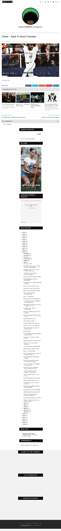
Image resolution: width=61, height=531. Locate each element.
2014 (23, 413)
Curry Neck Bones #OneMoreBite (31, 346)
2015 (23, 252)
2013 (23, 415)
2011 (23, 419)
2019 (23, 244)
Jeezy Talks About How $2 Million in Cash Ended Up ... (31, 301)
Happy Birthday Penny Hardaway (31, 323)
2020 (23, 243)
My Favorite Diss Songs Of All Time (32, 276)
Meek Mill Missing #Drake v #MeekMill (30, 279)
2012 (23, 417)
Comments (24, 41)
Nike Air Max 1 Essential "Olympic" (31, 290)
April (25, 406)
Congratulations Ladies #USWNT (31, 389)
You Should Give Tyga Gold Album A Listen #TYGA (32, 334)
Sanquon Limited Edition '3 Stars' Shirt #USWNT (31, 386)
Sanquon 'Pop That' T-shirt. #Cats (32, 340)
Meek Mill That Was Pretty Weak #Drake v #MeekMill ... (31, 266)
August (26, 260)
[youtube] (56, 2)
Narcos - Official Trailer (29, 351)
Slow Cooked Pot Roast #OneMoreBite (29, 293)
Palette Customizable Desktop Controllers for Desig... (31, 361)
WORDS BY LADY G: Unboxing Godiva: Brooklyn (29, 435)
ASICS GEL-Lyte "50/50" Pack (30, 348)
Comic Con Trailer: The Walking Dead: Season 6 (31, 364)
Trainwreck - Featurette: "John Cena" (31, 337)
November (27, 255)
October (26, 257)
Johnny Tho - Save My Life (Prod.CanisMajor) (30, 273)
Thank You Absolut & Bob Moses (31, 288)
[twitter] (40, 2)
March (25, 408)
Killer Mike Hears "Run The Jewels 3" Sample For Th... (32, 305)
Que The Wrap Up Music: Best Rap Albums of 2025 (51, 105)
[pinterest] (41, 523)
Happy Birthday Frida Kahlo (30, 380)
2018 (23, 246)
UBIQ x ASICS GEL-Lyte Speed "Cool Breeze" (31, 328)
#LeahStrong (26, 331)
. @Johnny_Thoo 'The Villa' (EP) (31, 325)
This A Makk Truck (12, 34)
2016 (23, 250)
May (25, 405)
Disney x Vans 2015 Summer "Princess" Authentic (30, 395)
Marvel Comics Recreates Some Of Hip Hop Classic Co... (32, 354)
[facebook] (43, 2)
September (27, 258)
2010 (23, 420)
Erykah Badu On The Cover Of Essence (30, 383)
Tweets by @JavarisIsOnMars (28, 138)
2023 (23, 237)
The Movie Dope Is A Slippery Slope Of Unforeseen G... (30, 368)
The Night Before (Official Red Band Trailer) (32, 283)
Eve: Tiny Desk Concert (8, 104)
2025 (23, 234)
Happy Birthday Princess (29, 318)
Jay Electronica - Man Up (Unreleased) (29, 308)
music (18, 41)
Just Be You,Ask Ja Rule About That (32, 397)
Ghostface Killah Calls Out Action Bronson (31, 312)
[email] (53, 2)
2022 (23, 239)
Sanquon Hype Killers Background (31, 298)
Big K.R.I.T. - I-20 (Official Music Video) (23, 105)
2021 (23, 241)
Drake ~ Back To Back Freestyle (31, 286)
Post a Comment (7, 124)
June (25, 403)
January (26, 412)
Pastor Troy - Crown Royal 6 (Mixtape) (30, 343)
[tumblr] (59, 2)
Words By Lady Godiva (28, 433)
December (26, 253)
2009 (24, 422)
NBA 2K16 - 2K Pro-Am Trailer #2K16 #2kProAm (31, 270)
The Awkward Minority (5, 34)
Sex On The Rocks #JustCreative (31, 378)
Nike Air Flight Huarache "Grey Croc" (31, 375)
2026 (23, 232)
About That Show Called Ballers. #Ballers (31, 357)
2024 (23, 236)
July (25, 262)
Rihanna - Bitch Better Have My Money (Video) (31, 400)
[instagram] (48, 2)
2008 (23, 424)
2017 (23, 248)
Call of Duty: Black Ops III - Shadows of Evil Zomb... (30, 371)
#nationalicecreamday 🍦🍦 (30, 321)
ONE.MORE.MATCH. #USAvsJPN (31, 392)
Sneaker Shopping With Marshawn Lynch (32, 315)
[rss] (51, 2)
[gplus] (46, 2)
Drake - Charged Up (28, 296)
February (26, 410)
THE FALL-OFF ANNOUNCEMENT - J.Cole (35, 106)
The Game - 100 (27, 263)
